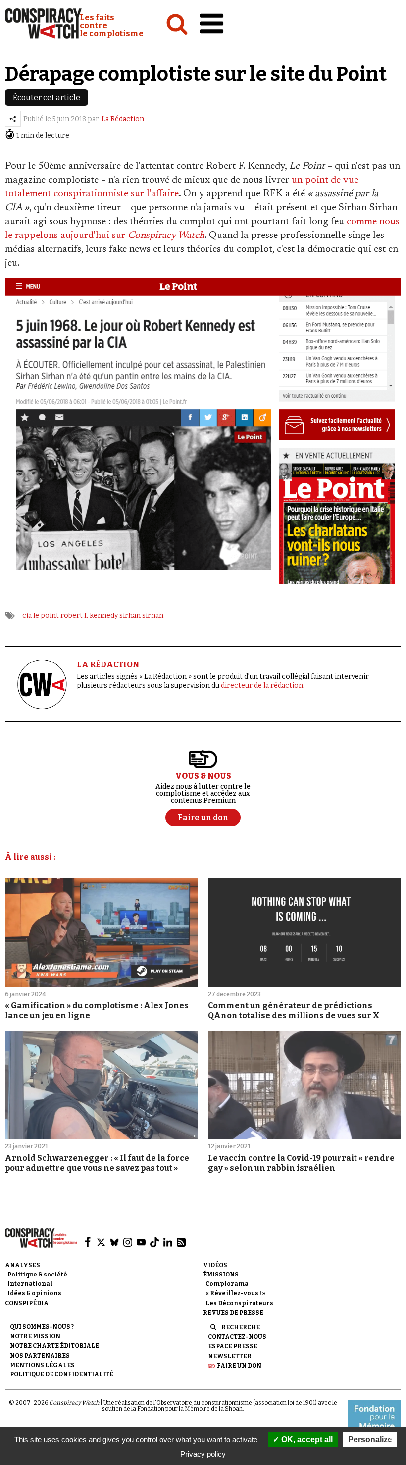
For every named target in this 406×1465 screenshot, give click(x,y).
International (29, 1283)
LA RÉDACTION (108, 664)
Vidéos (215, 1265)
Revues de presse (233, 1312)
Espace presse (232, 1346)
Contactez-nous (237, 1336)
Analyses (22, 1265)
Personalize (370, 1439)
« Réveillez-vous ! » (235, 1293)
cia (27, 616)
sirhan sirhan (141, 616)
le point (46, 616)
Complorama (227, 1283)
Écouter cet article (46, 97)
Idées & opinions (34, 1293)
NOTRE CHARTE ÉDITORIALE (54, 1345)
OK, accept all (306, 1439)
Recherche (240, 1327)
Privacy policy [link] (203, 1454)
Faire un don (239, 1365)
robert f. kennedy (89, 616)
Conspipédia (27, 1303)
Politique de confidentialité (61, 1374)
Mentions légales (42, 1365)
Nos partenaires (40, 1355)
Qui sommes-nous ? (42, 1326)
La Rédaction (123, 119)
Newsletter (230, 1356)
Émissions (221, 1274)
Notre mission (35, 1336)
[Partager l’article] (13, 119)
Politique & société (37, 1274)
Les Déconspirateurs (239, 1303)
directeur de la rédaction (262, 685)
